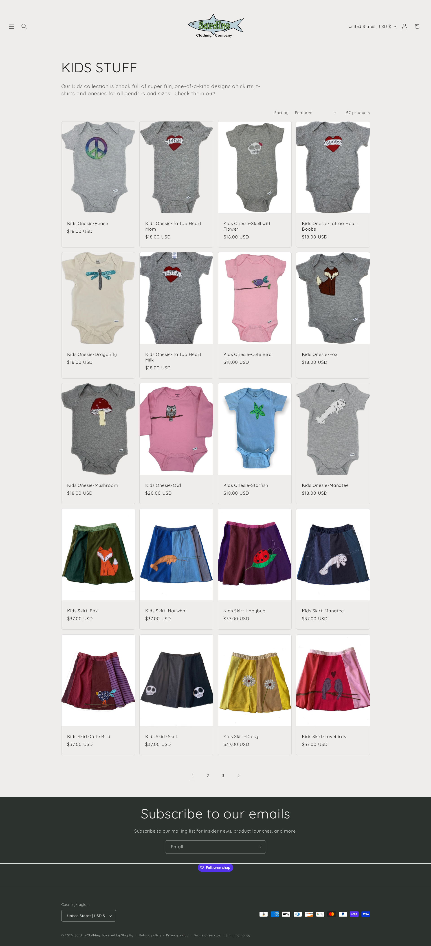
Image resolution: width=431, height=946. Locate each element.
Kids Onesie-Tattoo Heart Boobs (330, 226)
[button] (12, 26)
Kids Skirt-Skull (161, 736)
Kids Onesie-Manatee (325, 485)
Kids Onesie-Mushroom (92, 485)
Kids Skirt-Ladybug (245, 611)
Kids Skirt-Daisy (241, 736)
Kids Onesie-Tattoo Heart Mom (173, 226)
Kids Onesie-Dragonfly (92, 354)
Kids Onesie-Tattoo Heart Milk (173, 357)
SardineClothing (87, 935)
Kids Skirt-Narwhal (166, 611)
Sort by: (281, 112)
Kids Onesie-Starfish (246, 485)
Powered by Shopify (117, 935)
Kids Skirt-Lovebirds (324, 736)
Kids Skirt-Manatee (323, 611)
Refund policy (150, 935)
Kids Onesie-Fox (319, 354)
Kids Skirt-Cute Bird (88, 736)
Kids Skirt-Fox (82, 611)
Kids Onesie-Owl (163, 485)
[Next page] (238, 775)
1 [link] (193, 775)
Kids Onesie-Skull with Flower (248, 226)
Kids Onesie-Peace (87, 223)
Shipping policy (238, 935)
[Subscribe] (259, 846)
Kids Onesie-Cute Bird (248, 354)
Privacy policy (177, 935)
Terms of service (207, 935)
